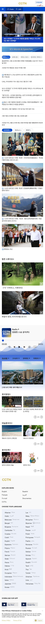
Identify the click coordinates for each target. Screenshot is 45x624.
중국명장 (5, 394)
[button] (6, 34)
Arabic (9, 516)
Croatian (10, 534)
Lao (28, 512)
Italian (9, 580)
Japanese (10, 583)
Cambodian (10, 530)
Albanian (10, 512)
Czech (9, 537)
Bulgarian (11, 526)
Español (25, 491)
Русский (4, 498)
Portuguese (33, 537)
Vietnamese (33, 583)
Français (5, 495)
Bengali (9, 523)
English (4, 491)
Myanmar (33, 523)
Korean (9, 587)
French (10, 551)
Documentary (26, 498)
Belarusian (12, 519)
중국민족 (5, 450)
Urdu (29, 580)
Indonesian (14, 576)
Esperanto (11, 544)
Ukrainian (32, 576)
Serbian (31, 551)
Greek (10, 558)
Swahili (31, 562)
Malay (32, 516)
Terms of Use (17, 620)
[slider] (3, 340)
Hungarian (11, 573)
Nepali (30, 526)
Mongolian (32, 519)
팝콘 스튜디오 (7, 259)
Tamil (29, 566)
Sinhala (30, 555)
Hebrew (9, 566)
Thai (29, 569)
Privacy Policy (6, 620)
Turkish (31, 573)
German (10, 555)
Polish (30, 534)
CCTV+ (4, 502)
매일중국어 (6, 423)
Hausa (9, 562)
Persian (30, 530)
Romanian (32, 544)
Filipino (10, 548)
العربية (24, 495)
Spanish (31, 558)
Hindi (8, 569)
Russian (31, 548)
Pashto (30, 541)
